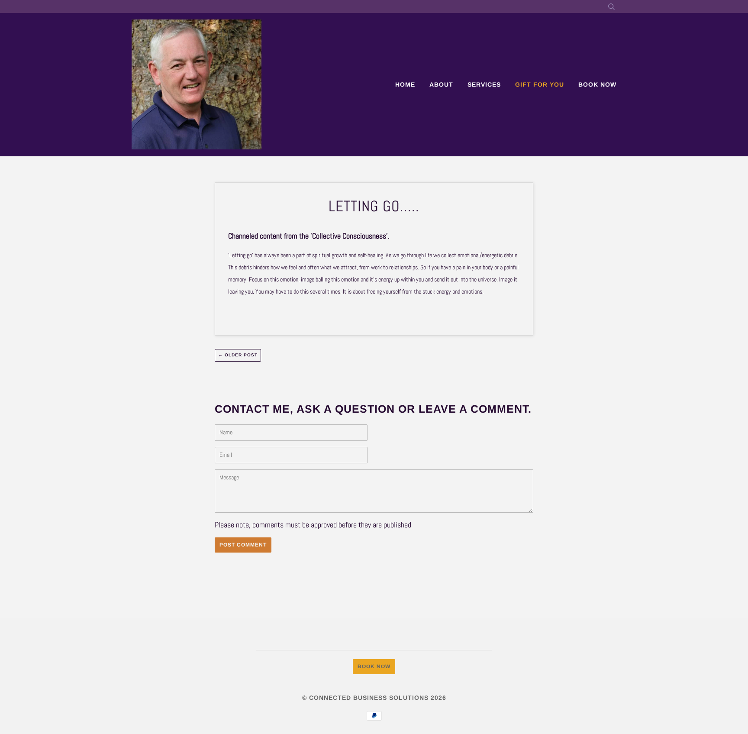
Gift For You (539, 84)
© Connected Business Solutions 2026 (374, 697)
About (441, 84)
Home (405, 84)
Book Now (597, 84)
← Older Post (238, 354)
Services (484, 84)
